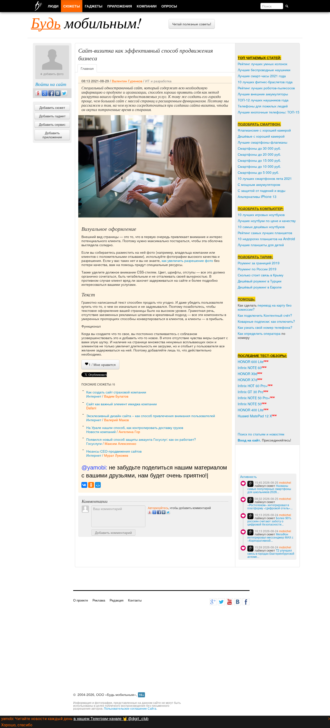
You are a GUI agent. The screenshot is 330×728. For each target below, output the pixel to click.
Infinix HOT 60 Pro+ (253, 385)
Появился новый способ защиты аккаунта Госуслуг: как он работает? (141, 439)
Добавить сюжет (52, 107)
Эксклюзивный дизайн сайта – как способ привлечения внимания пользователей (150, 415)
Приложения (119, 6)
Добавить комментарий (113, 532)
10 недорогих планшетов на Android (266, 238)
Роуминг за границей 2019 (259, 262)
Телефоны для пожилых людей (263, 106)
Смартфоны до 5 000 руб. (258, 172)
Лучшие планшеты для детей (261, 244)
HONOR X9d (247, 373)
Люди (53, 6)
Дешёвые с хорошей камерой (261, 136)
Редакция (116, 600)
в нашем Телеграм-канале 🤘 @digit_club (111, 718)
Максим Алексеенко (120, 443)
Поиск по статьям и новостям (261, 434)
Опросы (169, 6)
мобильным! (86, 22)
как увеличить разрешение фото (187, 260)
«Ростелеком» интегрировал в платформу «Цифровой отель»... (270, 506)
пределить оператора (263, 333)
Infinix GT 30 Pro (250, 391)
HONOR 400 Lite (251, 409)
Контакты (135, 600)
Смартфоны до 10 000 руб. (259, 166)
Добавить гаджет (52, 115)
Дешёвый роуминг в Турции (259, 281)
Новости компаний (101, 431)
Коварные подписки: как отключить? (266, 321)
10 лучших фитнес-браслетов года (265, 81)
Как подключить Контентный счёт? (265, 315)
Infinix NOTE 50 (250, 403)
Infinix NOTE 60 (250, 367)
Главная (87, 68)
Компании (147, 6)
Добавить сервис (52, 124)
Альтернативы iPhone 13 (257, 196)
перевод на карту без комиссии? (264, 307)
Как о (242, 333)
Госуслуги (94, 443)
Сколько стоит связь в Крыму (260, 275)
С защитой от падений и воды (261, 190)
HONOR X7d (247, 379)
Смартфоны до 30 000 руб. (259, 148)
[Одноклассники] (91, 485)
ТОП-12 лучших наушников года (263, 100)
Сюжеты (71, 6)
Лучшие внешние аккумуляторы (263, 93)
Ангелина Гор (129, 431)
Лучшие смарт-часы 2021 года (262, 75)
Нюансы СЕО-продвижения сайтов (114, 451)
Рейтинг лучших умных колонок (262, 63)
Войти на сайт (50, 84)
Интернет (93, 396)
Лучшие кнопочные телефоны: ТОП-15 (268, 112)
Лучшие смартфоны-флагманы (262, 142)
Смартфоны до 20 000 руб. (259, 154)
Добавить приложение (52, 134)
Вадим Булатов (116, 396)
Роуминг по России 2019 (257, 268)
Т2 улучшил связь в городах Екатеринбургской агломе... (270, 553)
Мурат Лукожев (116, 455)
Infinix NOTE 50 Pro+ (254, 397)
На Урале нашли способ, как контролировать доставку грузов (134, 427)
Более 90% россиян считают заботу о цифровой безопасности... (269, 521)
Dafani (91, 408)
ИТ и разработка (158, 80)
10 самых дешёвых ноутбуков (261, 226)
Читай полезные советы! (191, 23)
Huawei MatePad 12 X (255, 415)
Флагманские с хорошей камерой (264, 130)
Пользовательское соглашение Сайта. (130, 708)
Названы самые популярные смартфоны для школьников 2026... (269, 488)
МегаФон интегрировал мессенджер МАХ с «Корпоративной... (270, 537)
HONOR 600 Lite (251, 361)
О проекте (80, 600)
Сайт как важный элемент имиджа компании (121, 403)
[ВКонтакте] (84, 485)
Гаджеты (93, 6)
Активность (248, 477)
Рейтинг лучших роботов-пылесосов (266, 87)
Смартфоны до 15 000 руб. (259, 160)
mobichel (285, 482)
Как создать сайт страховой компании (116, 392)
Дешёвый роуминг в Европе (260, 287)
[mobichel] (250, 484)
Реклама (99, 600)
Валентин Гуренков (127, 80)
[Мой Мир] (98, 485)
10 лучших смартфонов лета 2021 (265, 178)
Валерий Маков (116, 419)
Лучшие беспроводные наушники (264, 69)
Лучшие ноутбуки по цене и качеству (267, 220)
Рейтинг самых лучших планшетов (265, 232)
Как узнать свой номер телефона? (265, 327)
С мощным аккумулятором (259, 184)
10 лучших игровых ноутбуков (261, 214)
